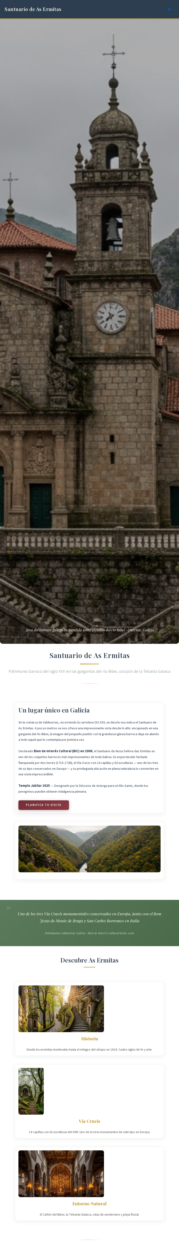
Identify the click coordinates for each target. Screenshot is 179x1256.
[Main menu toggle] (169, 9)
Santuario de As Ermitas (33, 9)
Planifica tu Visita (44, 805)
